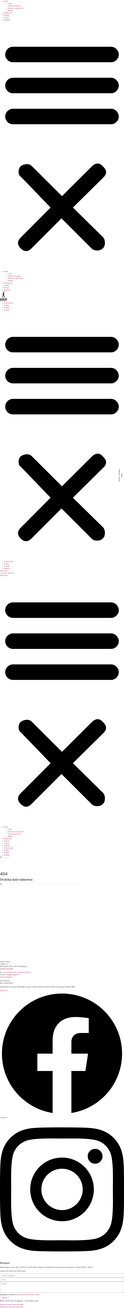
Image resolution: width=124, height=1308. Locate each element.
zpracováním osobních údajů (28, 1294)
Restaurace (8, 13)
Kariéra (10, 10)
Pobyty (6, 17)
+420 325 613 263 (10, 972)
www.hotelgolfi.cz (6, 977)
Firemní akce (8, 303)
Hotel (6, 1)
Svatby (6, 305)
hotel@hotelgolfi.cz (12, 975)
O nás (10, 3)
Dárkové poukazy (14, 6)
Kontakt (6, 310)
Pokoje (6, 15)
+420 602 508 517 (7, 573)
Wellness (7, 20)
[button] (62, 145)
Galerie (6, 308)
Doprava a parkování (15, 8)
